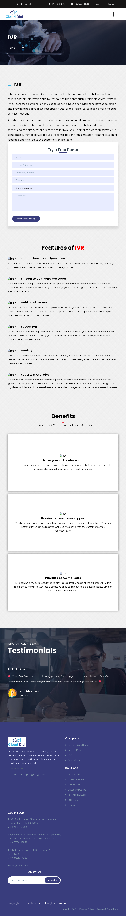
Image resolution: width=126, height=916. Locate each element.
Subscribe (52, 880)
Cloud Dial (36, 903)
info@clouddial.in (82, 4)
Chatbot (72, 805)
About (66, 909)
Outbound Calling (77, 789)
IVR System (74, 774)
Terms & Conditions (78, 745)
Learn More (14, 768)
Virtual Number (76, 779)
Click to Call (74, 784)
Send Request (24, 218)
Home (11, 48)
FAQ (70, 755)
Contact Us (74, 760)
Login (98, 4)
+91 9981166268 (58, 4)
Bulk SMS (73, 800)
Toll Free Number (77, 794)
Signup (111, 4)
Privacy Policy (75, 750)
